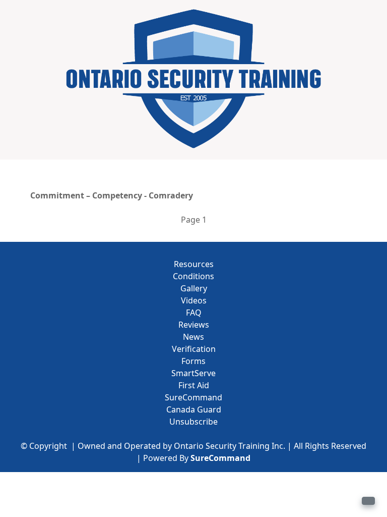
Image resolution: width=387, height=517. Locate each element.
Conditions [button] (193, 276)
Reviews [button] (193, 324)
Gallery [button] (193, 288)
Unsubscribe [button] (193, 421)
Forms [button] (193, 361)
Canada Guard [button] (193, 409)
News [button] (193, 336)
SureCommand (220, 457)
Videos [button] (194, 300)
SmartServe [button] (193, 373)
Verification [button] (194, 348)
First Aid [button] (193, 385)
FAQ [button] (194, 312)
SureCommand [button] (193, 397)
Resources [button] (194, 264)
